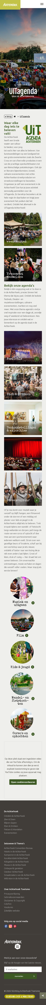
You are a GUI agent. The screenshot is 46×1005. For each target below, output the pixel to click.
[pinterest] (15, 926)
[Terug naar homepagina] (15, 116)
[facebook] (6, 926)
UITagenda (25, 116)
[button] (41, 4)
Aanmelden (19, 976)
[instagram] (10, 926)
